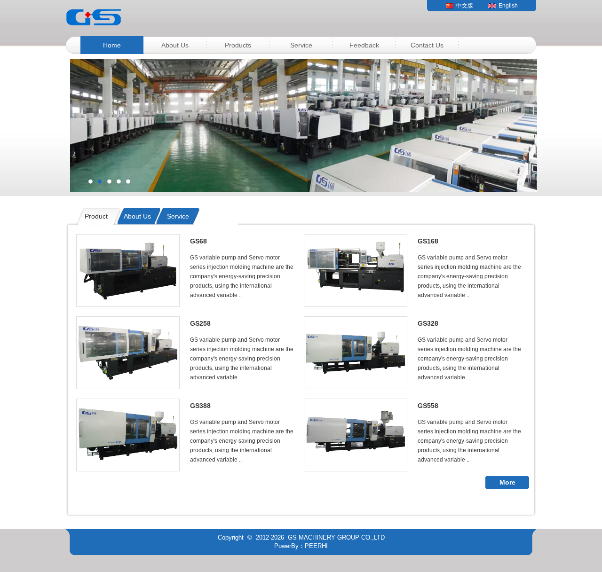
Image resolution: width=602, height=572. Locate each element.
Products (238, 45)
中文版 (464, 5)
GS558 (428, 405)
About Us (175, 45)
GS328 (428, 323)
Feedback (364, 45)
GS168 (428, 241)
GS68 (198, 241)
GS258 (200, 323)
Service (301, 45)
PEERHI (316, 545)
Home (112, 45)
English (508, 5)
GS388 (200, 405)
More (507, 482)
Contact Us (427, 45)
